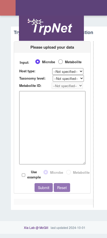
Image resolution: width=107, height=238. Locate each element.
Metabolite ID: (30, 85)
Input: (24, 62)
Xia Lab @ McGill (36, 227)
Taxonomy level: (32, 78)
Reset (62, 187)
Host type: (27, 70)
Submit (43, 187)
